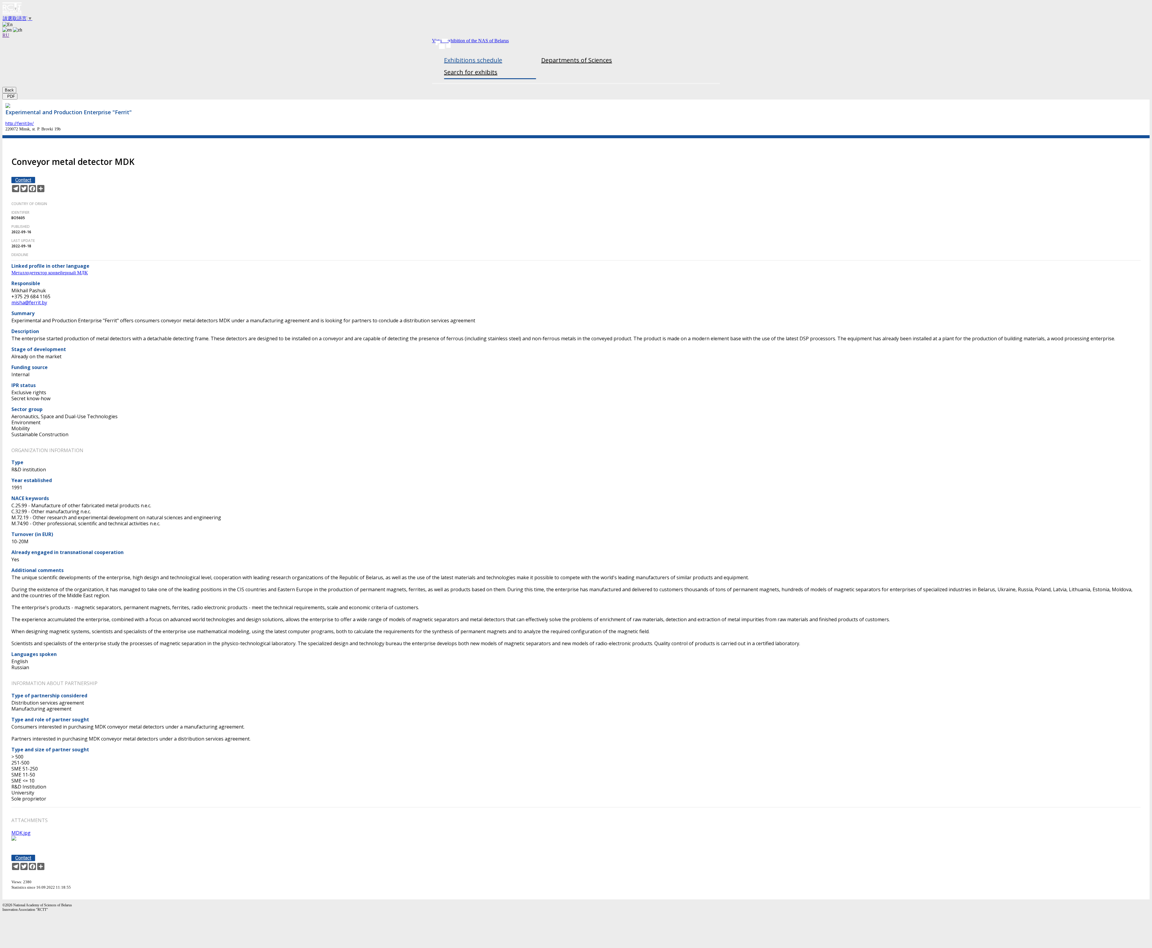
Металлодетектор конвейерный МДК (49, 272)
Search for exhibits (470, 72)
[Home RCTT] (576, 9)
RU (5, 35)
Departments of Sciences (576, 60)
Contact (23, 180)
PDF (10, 96)
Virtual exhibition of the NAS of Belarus (470, 40)
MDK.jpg (21, 833)
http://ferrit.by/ (19, 123)
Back (9, 90)
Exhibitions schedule (473, 60)
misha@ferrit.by (29, 302)
